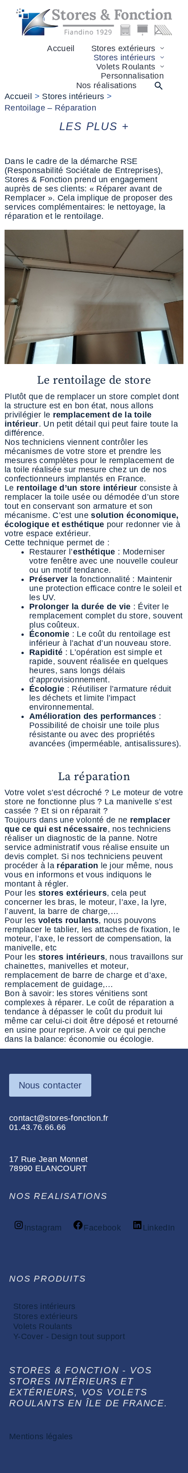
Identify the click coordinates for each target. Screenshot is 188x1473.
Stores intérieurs (125, 57)
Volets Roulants (126, 66)
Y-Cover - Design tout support (69, 1336)
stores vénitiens (99, 993)
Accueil (60, 48)
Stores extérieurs (123, 48)
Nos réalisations (106, 85)
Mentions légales (41, 1436)
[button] (158, 85)
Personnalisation (132, 75)
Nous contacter (50, 1085)
